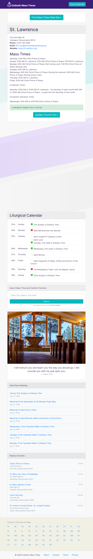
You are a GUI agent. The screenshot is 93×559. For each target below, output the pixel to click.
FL (71, 526)
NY (78, 536)
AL (8, 526)
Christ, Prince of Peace (19, 463)
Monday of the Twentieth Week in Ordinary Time (30, 443)
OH (22, 540)
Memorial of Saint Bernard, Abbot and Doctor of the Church (35, 418)
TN (71, 540)
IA (36, 531)
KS (43, 531)
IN (29, 531)
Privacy (75, 555)
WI (43, 545)
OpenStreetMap (54, 305)
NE (43, 536)
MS (22, 536)
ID (15, 531)
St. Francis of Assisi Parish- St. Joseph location (30, 505)
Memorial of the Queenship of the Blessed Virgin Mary (33, 401)
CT (50, 526)
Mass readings (36, 107)
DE (57, 526)
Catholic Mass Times (23, 5)
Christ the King (16, 495)
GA (78, 526)
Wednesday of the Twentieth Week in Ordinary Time (32, 426)
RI (50, 540)
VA (22, 545)
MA (78, 531)
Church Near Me (77, 4)
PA (43, 540)
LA (57, 531)
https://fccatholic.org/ (27, 48)
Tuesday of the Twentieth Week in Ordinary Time (30, 435)
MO (29, 536)
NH (57, 536)
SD (64, 540)
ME (64, 531)
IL (22, 531)
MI (8, 536)
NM (71, 536)
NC (8, 540)
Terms (65, 555)
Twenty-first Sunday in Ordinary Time (26, 393)
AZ (22, 526)
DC (64, 526)
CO (43, 526)
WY (50, 545)
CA (36, 526)
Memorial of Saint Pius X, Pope (23, 410)
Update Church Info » (46, 114)
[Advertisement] (46, 140)
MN (15, 536)
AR (29, 526)
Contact (56, 555)
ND (15, 540)
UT (8, 545)
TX (78, 540)
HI (8, 531)
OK (29, 540)
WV (36, 545)
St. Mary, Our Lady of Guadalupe (24, 474)
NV (50, 536)
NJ (64, 536)
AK (15, 526)
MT (36, 536)
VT (15, 545)
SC (57, 540)
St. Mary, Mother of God (20, 484)
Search (46, 301)
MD (71, 531)
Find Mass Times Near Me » (46, 17)
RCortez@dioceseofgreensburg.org (31, 45)
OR (36, 540)
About (46, 555)
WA (29, 545)
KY (50, 531)
